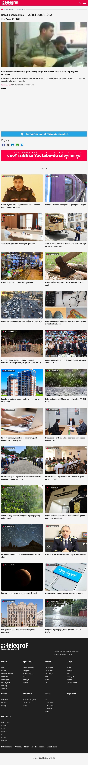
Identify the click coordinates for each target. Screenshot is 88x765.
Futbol (47, 711)
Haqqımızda (40, 747)
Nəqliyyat (26, 680)
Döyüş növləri (49, 705)
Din (46, 683)
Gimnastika (49, 703)
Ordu (3, 668)
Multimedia (28, 747)
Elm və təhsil (49, 671)
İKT (24, 677)
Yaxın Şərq (70, 677)
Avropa (69, 680)
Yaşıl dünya (49, 674)
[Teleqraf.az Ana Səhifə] (10, 3)
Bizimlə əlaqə (52, 747)
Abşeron (4, 731)
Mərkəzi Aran (5, 722)
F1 (46, 700)
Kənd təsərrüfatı (28, 668)
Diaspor (3, 671)
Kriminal (4, 703)
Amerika (69, 671)
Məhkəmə (4, 700)
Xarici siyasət (5, 680)
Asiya (69, 674)
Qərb (2, 734)
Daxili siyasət (5, 683)
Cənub (3, 737)
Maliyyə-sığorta (28, 674)
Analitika (4, 689)
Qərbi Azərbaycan (7, 674)
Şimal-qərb (4, 725)
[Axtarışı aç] (80, 3)
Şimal (3, 728)
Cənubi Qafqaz (72, 683)
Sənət (25, 705)
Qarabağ (4, 686)
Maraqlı (3, 705)
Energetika (26, 671)
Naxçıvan (4, 740)
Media (47, 680)
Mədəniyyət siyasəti (29, 700)
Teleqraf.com (6, 85)
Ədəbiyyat (26, 703)
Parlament (4, 677)
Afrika (69, 668)
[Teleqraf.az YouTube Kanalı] (44, 155)
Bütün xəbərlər (6, 747)
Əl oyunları (48, 708)
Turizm (25, 683)
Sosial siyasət (49, 668)
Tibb (46, 677)
